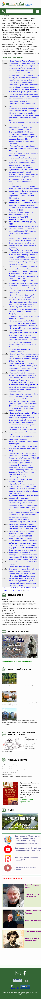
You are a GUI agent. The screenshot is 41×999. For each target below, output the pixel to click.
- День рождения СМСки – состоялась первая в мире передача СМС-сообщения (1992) (23, 479)
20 (33, 588)
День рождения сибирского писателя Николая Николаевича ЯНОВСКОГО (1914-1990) (23, 561)
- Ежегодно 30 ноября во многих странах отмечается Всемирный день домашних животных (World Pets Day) (23, 283)
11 (15, 588)
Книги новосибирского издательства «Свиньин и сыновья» (19, 770)
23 (2, 590)
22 (37, 588)
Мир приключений (7, 774)
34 (27, 590)
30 (19, 590)
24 (5, 590)
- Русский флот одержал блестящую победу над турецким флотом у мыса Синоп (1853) (23, 290)
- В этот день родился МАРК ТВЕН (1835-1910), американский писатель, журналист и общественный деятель (23, 323)
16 (25, 588)
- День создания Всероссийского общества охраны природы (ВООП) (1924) (22, 221)
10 (14, 588)
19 (30, 588)
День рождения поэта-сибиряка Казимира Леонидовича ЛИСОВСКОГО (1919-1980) (24, 245)
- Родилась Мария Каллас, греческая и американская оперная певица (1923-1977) (24, 448)
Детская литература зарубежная (11, 766)
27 (12, 590)
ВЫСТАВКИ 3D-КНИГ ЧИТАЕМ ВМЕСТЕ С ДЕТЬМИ (21, 733)
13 (19, 588)
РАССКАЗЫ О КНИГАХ (17, 760)
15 (23, 588)
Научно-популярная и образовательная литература (17, 776)
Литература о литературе (9, 772)
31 (21, 590)
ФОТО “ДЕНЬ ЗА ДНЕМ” (19, 631)
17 (27, 588)
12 (17, 588)
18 (29, 588)
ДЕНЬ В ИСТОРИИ (16, 595)
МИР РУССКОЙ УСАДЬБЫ (19, 669)
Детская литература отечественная (12, 768)
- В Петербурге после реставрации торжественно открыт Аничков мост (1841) (22, 432)
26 (9, 590)
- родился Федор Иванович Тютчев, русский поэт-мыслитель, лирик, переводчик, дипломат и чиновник (23, 524)
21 (35, 588)
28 (14, 590)
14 (21, 588)
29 (16, 590)
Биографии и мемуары (8, 764)
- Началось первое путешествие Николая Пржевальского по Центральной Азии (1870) (21, 214)
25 (7, 590)
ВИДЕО (11, 810)
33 (25, 590)
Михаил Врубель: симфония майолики (17, 661)
